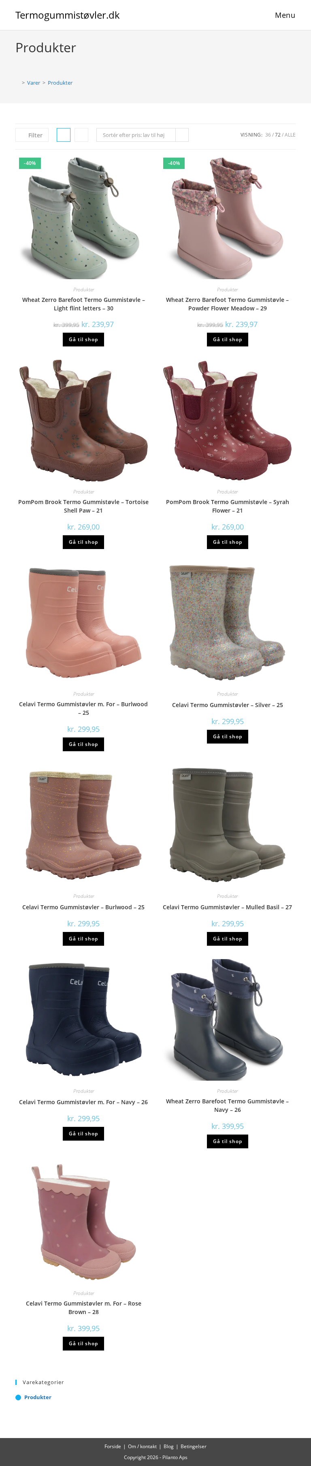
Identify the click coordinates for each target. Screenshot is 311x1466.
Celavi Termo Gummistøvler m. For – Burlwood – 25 (83, 708)
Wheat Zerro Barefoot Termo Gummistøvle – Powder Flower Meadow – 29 (227, 304)
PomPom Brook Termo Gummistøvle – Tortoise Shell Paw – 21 (83, 506)
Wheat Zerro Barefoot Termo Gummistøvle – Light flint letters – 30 (83, 304)
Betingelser (194, 1446)
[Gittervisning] (63, 135)
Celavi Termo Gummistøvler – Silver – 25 (227, 705)
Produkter (60, 82)
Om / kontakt (142, 1446)
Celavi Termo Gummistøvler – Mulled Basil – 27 (227, 907)
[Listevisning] (81, 135)
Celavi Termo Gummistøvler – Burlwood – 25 (83, 907)
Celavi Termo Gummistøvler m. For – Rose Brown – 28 (83, 1307)
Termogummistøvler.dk (67, 14)
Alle (290, 134)
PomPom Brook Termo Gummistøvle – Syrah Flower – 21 (227, 506)
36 (268, 134)
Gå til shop (83, 339)
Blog (169, 1446)
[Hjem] (17, 82)
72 (278, 134)
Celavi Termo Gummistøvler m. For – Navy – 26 (83, 1102)
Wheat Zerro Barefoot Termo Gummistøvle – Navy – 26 (227, 1105)
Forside (112, 1446)
